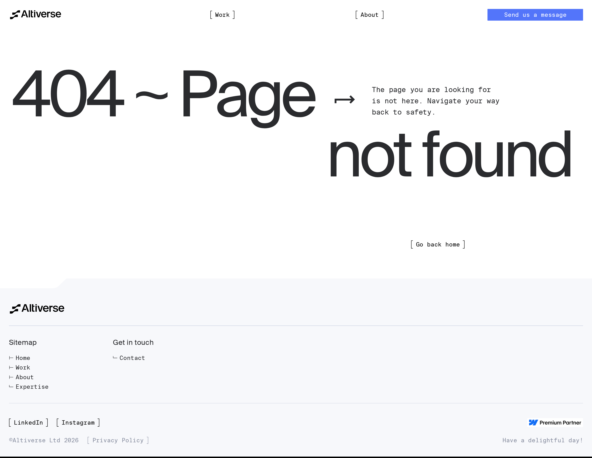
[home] (35, 14)
